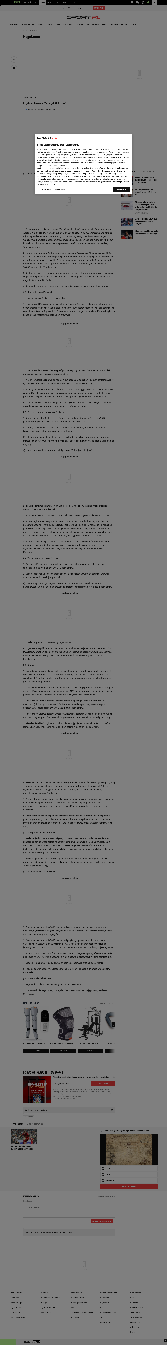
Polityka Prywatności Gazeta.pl (110, 182)
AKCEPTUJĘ (121, 190)
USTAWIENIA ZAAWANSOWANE (53, 189)
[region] (83, 164)
